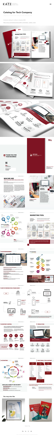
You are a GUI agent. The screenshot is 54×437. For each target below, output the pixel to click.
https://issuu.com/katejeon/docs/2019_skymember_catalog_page (19, 22)
